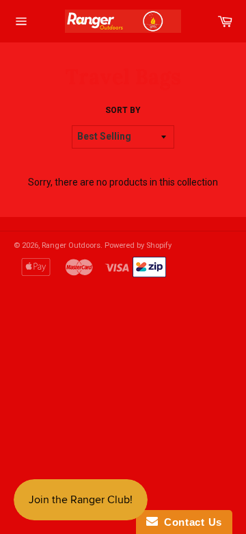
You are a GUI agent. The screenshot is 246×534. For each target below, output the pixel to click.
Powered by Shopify (138, 245)
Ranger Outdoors (71, 245)
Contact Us (190, 522)
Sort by (123, 110)
